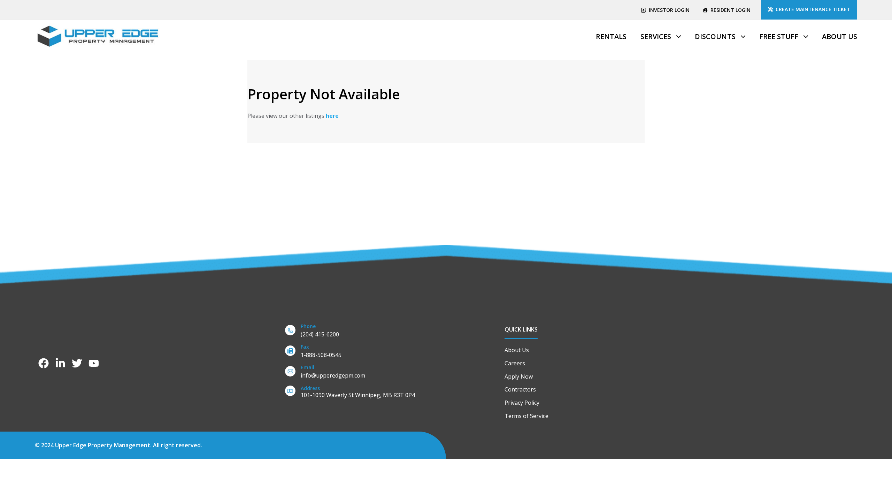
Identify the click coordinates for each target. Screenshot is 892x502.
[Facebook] (43, 363)
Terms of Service (526, 416)
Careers (515, 363)
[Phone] (384, 332)
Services (655, 36)
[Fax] (384, 352)
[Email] (384, 373)
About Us (839, 36)
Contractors (520, 389)
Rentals (611, 36)
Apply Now (519, 376)
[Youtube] (94, 363)
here (332, 116)
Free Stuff (778, 36)
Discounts (715, 36)
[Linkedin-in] (60, 363)
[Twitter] (77, 363)
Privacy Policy (522, 402)
